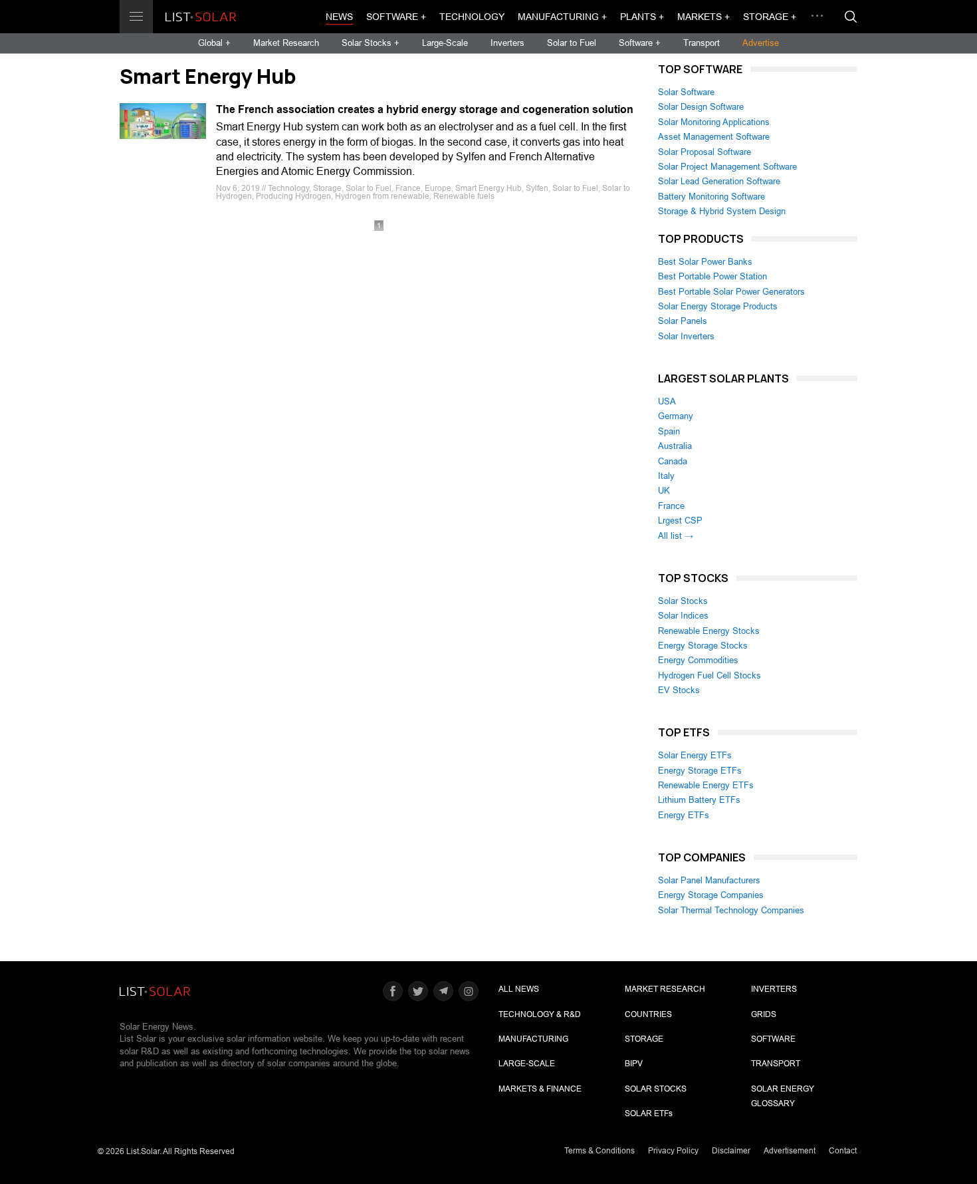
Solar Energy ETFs (695, 755)
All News (518, 989)
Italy (666, 476)
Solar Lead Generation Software (719, 181)
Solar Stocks (683, 601)
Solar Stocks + (370, 43)
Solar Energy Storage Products (718, 306)
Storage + (769, 16)
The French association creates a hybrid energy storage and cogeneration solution (424, 109)
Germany (675, 416)
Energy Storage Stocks (703, 646)
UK (664, 491)
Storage (644, 1039)
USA (667, 401)
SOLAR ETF (649, 1113)
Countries (648, 1014)
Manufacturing (533, 1039)
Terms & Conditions (599, 1150)
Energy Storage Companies (711, 895)
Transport (701, 43)
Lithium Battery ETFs (699, 800)
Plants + (642, 16)
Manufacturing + (562, 16)
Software (773, 1039)
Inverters (507, 43)
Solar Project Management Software (727, 167)
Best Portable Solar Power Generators (731, 292)
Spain (669, 431)
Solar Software (686, 92)
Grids (763, 1014)
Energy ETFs (683, 815)
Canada (672, 461)
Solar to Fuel (571, 43)
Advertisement (789, 1150)
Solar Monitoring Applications (714, 122)
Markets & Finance (540, 1089)
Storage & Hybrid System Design (722, 211)
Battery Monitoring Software (711, 197)
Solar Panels (682, 321)
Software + (396, 16)
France (671, 506)
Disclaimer (731, 1150)
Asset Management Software (714, 137)
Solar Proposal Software (704, 152)
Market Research (286, 43)
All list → (675, 536)
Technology (471, 16)
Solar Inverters (686, 336)
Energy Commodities (698, 660)
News (339, 16)
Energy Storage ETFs (700, 771)
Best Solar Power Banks (705, 262)
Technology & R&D (539, 1014)
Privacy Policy (673, 1150)
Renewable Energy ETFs (706, 785)
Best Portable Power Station (712, 276)
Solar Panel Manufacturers (709, 880)
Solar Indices (683, 616)
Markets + (703, 16)
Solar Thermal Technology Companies (731, 910)
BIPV (634, 1063)
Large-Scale (445, 43)
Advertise (760, 43)
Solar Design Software (701, 107)
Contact (843, 1150)
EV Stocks (679, 690)
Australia (675, 446)
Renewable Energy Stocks (709, 631)
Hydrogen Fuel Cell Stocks (709, 675)
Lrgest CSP (680, 520)
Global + (214, 43)
